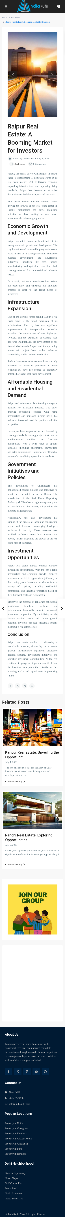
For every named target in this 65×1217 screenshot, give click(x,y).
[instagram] (45, 1071)
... (28, 775)
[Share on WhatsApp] (24, 686)
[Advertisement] (32, 983)
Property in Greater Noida (18, 1138)
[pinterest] (27, 1071)
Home (4, 17)
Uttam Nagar (11, 1178)
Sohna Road (11, 1188)
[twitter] (17, 1071)
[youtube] (36, 1071)
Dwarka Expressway (15, 1173)
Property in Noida (14, 1123)
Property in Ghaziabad (16, 1143)
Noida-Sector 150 (14, 1198)
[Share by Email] (32, 686)
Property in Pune (13, 1148)
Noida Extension (13, 1193)
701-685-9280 (16, 1098)
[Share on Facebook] (10, 686)
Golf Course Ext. (13, 1183)
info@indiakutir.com (19, 1104)
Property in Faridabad (16, 1133)
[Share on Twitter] (17, 686)
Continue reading (13, 781)
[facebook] (8, 1071)
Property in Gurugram (16, 1128)
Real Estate (15, 17)
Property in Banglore (15, 1153)
